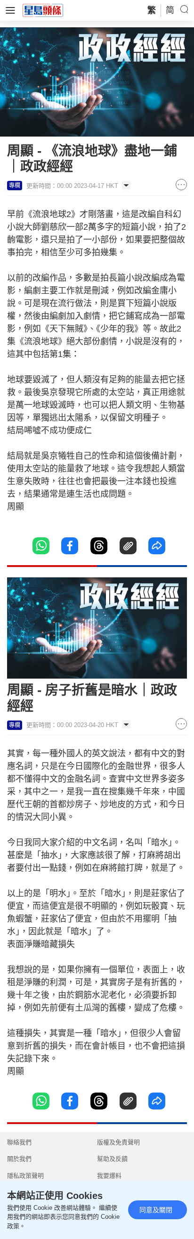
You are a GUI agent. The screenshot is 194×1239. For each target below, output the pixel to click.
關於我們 (19, 1158)
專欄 (14, 185)
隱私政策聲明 (25, 1175)
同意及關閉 (155, 1210)
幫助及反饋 (112, 1158)
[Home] (43, 10)
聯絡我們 (19, 1142)
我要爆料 (109, 1175)
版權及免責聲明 (118, 1142)
